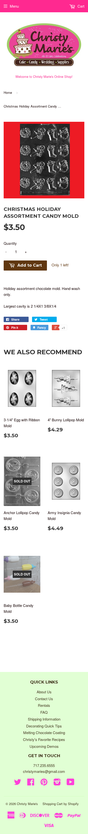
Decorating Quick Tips (44, 725)
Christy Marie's (27, 803)
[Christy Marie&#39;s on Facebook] (30, 783)
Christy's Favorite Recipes (44, 739)
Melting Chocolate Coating (44, 732)
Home (8, 92)
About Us (44, 691)
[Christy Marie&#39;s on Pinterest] (44, 783)
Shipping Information (44, 719)
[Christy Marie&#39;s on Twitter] (17, 783)
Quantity (10, 243)
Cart (80, 6)
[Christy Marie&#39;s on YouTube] (70, 783)
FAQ (44, 712)
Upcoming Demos (44, 746)
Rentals (44, 705)
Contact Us (44, 698)
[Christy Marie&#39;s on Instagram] (57, 783)
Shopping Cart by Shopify (61, 803)
